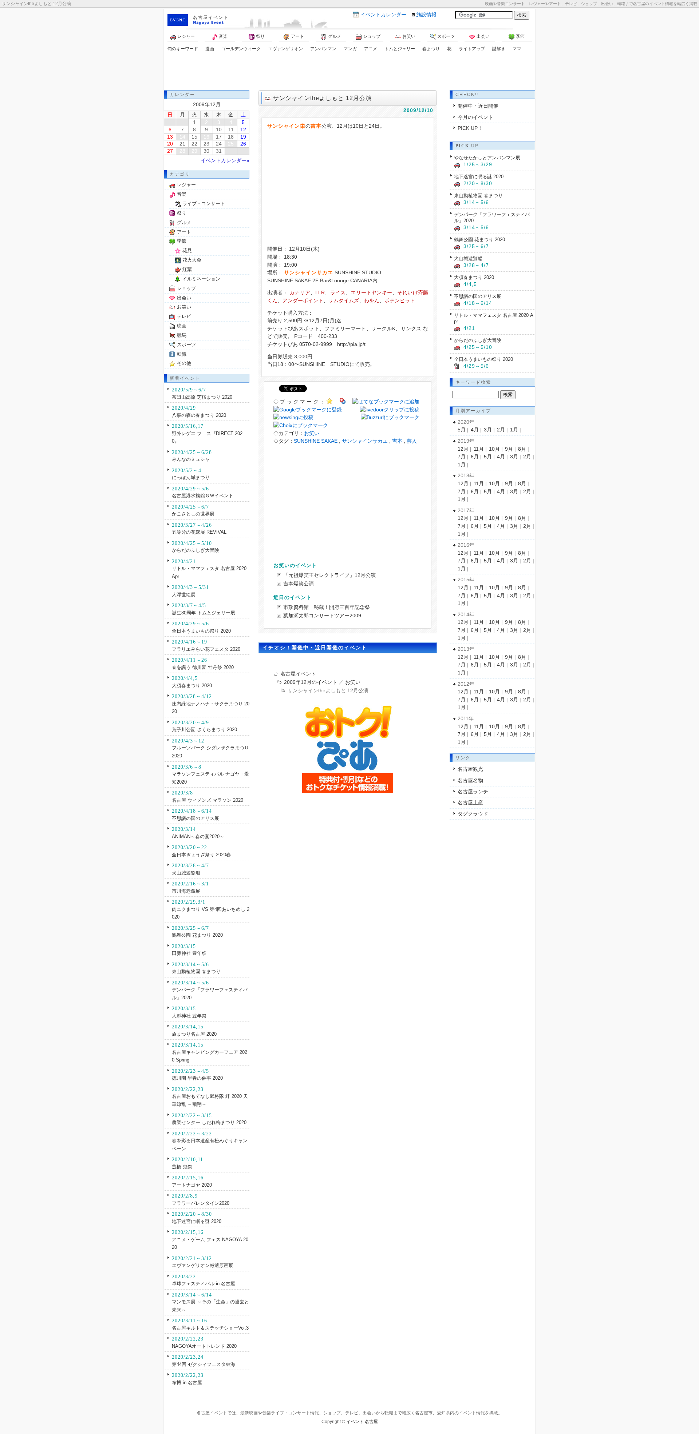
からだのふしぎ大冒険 (195, 550)
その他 (184, 363)
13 (170, 137)
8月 (522, 449)
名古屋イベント (211, 17)
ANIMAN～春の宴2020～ (198, 836)
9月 (509, 449)
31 (219, 151)
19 (243, 137)
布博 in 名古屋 (187, 1382)
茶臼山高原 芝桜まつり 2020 (202, 397)
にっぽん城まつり (191, 477)
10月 (494, 449)
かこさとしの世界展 (193, 514)
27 (170, 151)
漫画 (209, 48)
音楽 (223, 36)
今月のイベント (475, 117)
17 (219, 137)
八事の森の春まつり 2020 (199, 415)
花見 (187, 250)
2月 (501, 430)
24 (219, 144)
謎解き (498, 48)
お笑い (408, 36)
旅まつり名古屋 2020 (194, 1034)
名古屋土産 (470, 802)
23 (206, 144)
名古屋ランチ (473, 791)
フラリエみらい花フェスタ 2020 (206, 649)
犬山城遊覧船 (186, 873)
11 (231, 129)
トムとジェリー (399, 48)
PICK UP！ (470, 128)
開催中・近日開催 (478, 106)
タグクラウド (473, 814)
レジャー (186, 36)
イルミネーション (201, 279)
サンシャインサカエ (365, 441)
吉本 (397, 441)
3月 (488, 430)
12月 (463, 449)
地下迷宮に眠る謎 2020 (196, 1221)
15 (194, 137)
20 (170, 144)
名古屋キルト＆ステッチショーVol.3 (210, 1328)
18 (231, 137)
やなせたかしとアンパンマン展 (487, 157)
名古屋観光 (470, 769)
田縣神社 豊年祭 (189, 953)
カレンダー (383, 14)
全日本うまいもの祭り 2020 (201, 631)
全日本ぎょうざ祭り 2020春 (201, 854)
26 (243, 144)
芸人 (412, 441)
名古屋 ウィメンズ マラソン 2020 (207, 800)
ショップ (371, 36)
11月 (479, 449)
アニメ (370, 48)
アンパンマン (323, 48)
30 (206, 151)
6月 (475, 456)
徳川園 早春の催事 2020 (197, 1078)
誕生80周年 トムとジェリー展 (203, 613)
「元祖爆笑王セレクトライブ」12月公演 (329, 575)
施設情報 (426, 14)
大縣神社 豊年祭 (189, 1016)
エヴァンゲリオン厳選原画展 (202, 1265)
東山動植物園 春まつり (196, 971)
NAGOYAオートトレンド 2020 (204, 1346)
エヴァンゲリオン (285, 48)
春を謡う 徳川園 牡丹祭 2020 (203, 667)
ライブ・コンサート (203, 203)
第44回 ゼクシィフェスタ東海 (203, 1364)
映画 (181, 325)
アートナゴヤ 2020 (192, 1185)
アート (297, 36)
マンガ (350, 48)
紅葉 (187, 269)
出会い (483, 36)
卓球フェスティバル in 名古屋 (203, 1283)
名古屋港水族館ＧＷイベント (202, 495)
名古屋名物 (470, 780)
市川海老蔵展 (186, 891)
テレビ (184, 316)
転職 (181, 354)
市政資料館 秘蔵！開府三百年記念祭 (326, 607)
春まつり (431, 48)
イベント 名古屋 (362, 1421)
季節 (520, 36)
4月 (475, 430)
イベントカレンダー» (225, 160)
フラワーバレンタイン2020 (200, 1203)
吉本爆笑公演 (298, 583)
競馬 (181, 335)
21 (182, 144)
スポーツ (446, 36)
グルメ (334, 36)
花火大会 (191, 260)
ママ (517, 48)
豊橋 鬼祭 (182, 1167)
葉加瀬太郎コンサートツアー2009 (322, 615)
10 (219, 129)
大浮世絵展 (184, 594)
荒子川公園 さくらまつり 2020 (204, 729)
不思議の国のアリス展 (195, 818)
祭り (260, 36)
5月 (462, 430)
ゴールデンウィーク (241, 48)
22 (194, 144)
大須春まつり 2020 (192, 685)
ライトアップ (472, 48)
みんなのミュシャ (191, 459)
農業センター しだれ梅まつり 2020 (209, 1122)
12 (243, 129)
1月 (514, 430)
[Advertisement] (349, 72)
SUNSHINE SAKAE (315, 441)
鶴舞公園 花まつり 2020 (197, 935)
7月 (462, 456)
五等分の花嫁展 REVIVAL (199, 532)
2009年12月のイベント (310, 682)
